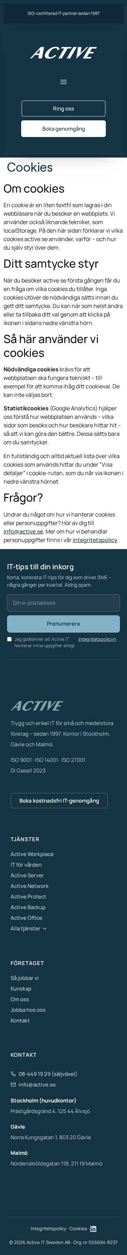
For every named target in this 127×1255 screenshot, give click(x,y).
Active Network (30, 886)
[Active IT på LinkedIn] (93, 1229)
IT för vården (26, 864)
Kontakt (20, 1020)
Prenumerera (63, 623)
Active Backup (28, 907)
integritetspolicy (95, 540)
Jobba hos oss (28, 1010)
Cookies (78, 1228)
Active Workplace (32, 854)
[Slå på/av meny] (63, 81)
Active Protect (28, 896)
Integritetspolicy (48, 1228)
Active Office (26, 918)
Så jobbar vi (25, 978)
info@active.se (23, 531)
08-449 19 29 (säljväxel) (48, 1074)
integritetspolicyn (97, 639)
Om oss (20, 999)
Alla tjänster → (29, 928)
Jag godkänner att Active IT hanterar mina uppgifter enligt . (67, 642)
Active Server (27, 875)
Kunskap (21, 988)
